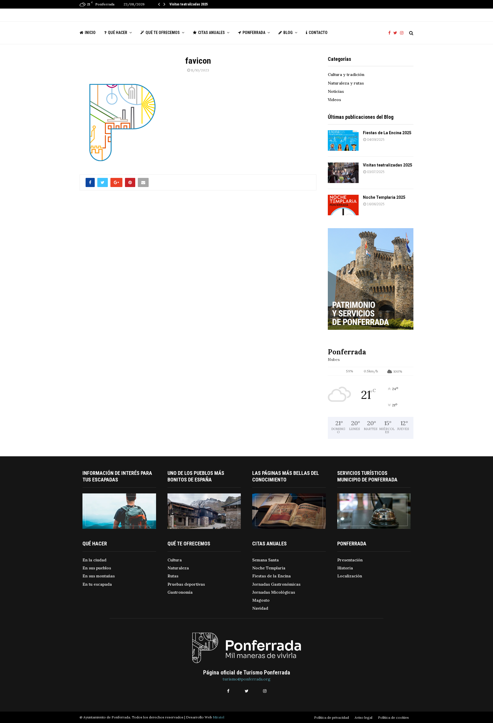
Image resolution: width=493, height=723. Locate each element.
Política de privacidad (331, 717)
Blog (288, 32)
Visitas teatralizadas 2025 (188, 4)
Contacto (318, 32)
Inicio (90, 32)
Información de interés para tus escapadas (117, 476)
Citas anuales (211, 32)
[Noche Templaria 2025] (343, 205)
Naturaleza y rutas (346, 83)
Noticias (336, 91)
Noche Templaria (268, 568)
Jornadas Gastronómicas (276, 584)
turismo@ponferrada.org (246, 679)
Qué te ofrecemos (163, 32)
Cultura (174, 560)
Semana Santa (265, 560)
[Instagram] (403, 33)
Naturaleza (178, 568)
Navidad (260, 608)
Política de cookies (393, 717)
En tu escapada (97, 584)
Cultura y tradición (346, 74)
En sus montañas (98, 576)
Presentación (350, 560)
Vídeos (334, 99)
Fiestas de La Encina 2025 (387, 132)
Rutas (172, 576)
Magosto (261, 600)
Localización (349, 576)
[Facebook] (390, 33)
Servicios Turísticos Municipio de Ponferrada (367, 476)
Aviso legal (363, 717)
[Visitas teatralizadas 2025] (343, 172)
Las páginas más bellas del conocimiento (285, 476)
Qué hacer (117, 32)
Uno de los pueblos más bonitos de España (195, 476)
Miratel (218, 717)
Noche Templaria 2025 (384, 197)
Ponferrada (254, 32)
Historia (345, 568)
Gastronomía (180, 592)
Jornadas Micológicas (273, 592)
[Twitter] (396, 33)
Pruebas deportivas (186, 584)
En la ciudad (94, 560)
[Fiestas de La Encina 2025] (343, 140)
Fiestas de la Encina (271, 576)
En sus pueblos (96, 568)
